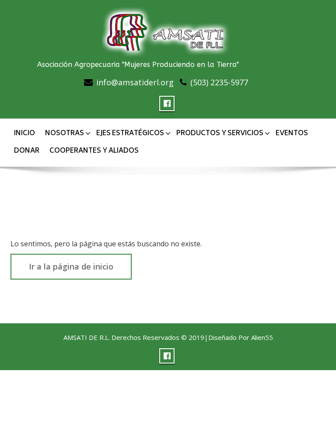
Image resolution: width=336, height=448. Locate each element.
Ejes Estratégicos (130, 134)
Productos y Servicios (219, 134)
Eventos (292, 134)
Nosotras (64, 134)
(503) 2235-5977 (219, 82)
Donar (26, 151)
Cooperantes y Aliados (94, 151)
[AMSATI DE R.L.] (168, 30)
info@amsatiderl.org (135, 82)
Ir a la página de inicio (71, 266)
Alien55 (262, 337)
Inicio (24, 134)
